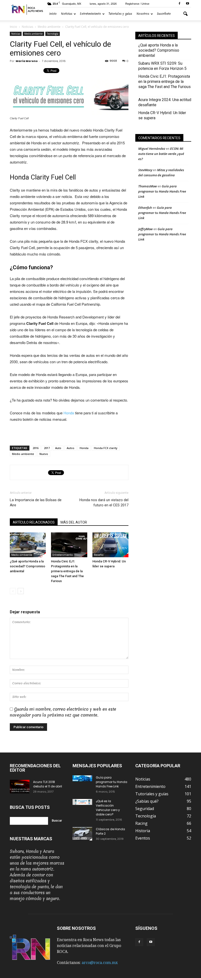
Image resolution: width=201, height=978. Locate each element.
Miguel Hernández (151, 148)
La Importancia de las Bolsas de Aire (36, 502)
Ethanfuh (145, 207)
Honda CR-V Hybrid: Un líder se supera (162, 115)
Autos (70, 448)
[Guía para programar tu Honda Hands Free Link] (82, 778)
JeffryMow (145, 229)
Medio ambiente (33, 33)
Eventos (142, 838)
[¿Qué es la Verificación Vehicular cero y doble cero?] (82, 802)
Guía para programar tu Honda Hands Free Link (162, 191)
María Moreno (27, 61)
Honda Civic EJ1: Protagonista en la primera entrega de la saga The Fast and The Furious (67, 571)
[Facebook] (179, 3)
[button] (185, 14)
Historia (142, 830)
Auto (58, 448)
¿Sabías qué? (147, 801)
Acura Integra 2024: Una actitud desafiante (164, 102)
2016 (35, 448)
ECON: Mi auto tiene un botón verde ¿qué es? (161, 153)
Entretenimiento (90, 14)
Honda (68, 412)
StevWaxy (145, 170)
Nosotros (143, 14)
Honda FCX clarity (105, 448)
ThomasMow (147, 186)
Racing (141, 823)
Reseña (98, 555)
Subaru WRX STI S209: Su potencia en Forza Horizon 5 (162, 66)
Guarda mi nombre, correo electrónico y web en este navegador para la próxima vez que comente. (63, 712)
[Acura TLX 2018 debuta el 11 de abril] (19, 786)
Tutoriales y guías (120, 14)
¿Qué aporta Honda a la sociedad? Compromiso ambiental (27, 566)
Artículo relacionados (34, 522)
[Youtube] (187, 3)
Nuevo (43, 454)
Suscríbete (164, 14)
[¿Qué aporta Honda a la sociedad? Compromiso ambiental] (28, 544)
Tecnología (52, 33)
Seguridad (144, 808)
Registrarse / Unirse (137, 3)
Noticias (66, 14)
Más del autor (74, 522)
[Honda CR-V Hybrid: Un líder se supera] (110, 544)
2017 (47, 448)
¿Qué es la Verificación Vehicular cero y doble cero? (108, 807)
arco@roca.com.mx (100, 962)
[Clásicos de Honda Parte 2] (82, 834)
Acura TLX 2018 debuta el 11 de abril (47, 784)
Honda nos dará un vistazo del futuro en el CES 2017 (103, 502)
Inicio (53, 14)
